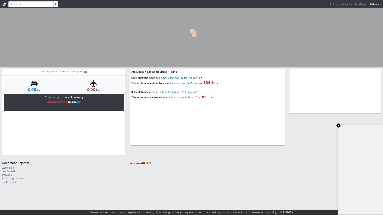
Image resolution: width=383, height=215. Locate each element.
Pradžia (334, 4)
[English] (134, 162)
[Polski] (140, 162)
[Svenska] (147, 162)
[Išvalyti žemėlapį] (55, 4)
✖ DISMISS (286, 212)
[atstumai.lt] (4, 4)
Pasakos (7, 174)
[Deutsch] (150, 162)
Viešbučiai (346, 4)
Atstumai (374, 4)
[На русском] (137, 162)
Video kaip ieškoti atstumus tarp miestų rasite (64, 71)
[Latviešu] (143, 162)
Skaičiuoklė (8, 171)
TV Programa (9, 182)
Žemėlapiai (361, 4)
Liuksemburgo (175, 77)
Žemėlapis (8, 167)
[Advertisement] (64, 132)
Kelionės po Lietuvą (13, 178)
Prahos (191, 77)
